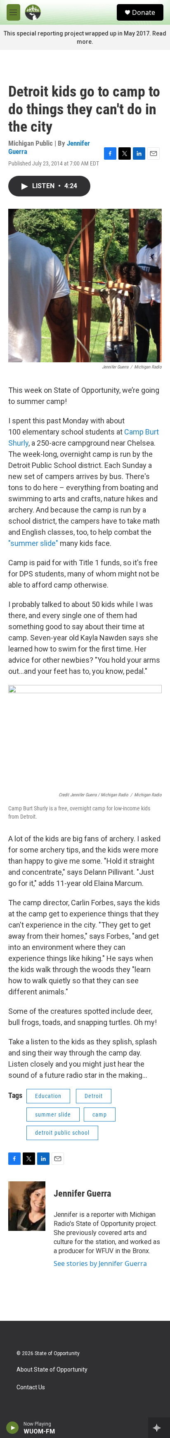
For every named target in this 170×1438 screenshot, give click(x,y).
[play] (12, 1428)
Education (48, 1096)
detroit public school (62, 1132)
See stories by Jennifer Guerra (100, 1263)
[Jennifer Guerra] (26, 1206)
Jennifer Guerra (82, 1193)
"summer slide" (33, 543)
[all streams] (159, 1427)
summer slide (53, 1114)
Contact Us (31, 1387)
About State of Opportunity (52, 1370)
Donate (143, 12)
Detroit (94, 1096)
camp (99, 1114)
